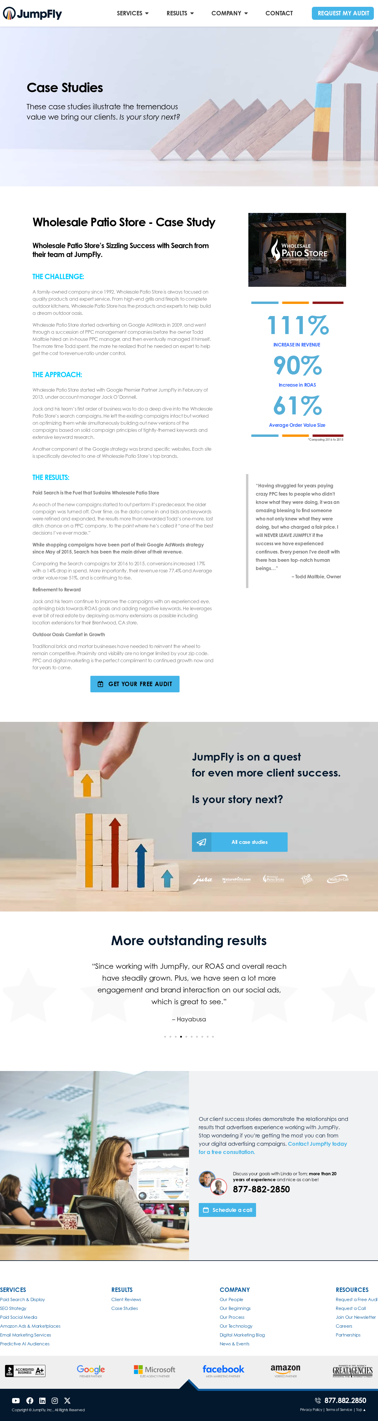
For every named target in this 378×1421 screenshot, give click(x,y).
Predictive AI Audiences (24, 1344)
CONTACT (278, 13)
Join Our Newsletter (356, 1317)
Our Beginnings (235, 1308)
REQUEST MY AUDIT (343, 13)
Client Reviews (126, 1299)
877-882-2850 (261, 1189)
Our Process (232, 1317)
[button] (165, 1037)
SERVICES (129, 13)
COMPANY (226, 13)
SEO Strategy (13, 1308)
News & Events (235, 1344)
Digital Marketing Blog (242, 1335)
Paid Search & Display (22, 1299)
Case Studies (124, 1308)
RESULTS (177, 13)
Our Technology (236, 1326)
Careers (344, 1326)
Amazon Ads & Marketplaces (30, 1326)
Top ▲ (361, 1409)
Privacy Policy (311, 1409)
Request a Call (351, 1308)
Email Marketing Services (25, 1335)
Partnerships (348, 1335)
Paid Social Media (18, 1317)
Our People (232, 1299)
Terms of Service (339, 1409)
